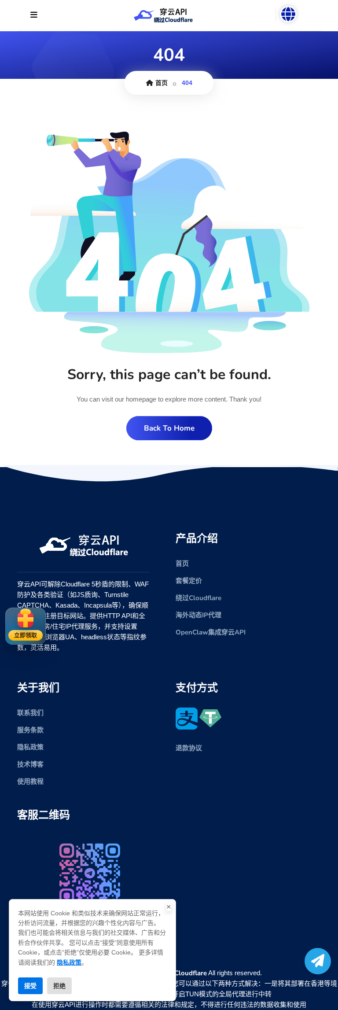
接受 (30, 985)
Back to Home (169, 428)
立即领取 (25, 635)
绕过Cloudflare (198, 597)
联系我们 (30, 712)
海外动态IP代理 (198, 615)
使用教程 (30, 781)
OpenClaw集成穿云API (211, 632)
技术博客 (30, 764)
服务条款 (30, 730)
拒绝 (59, 985)
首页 (161, 83)
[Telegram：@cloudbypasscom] (318, 961)
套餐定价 (189, 580)
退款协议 (189, 748)
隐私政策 (30, 747)
